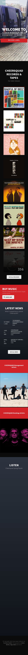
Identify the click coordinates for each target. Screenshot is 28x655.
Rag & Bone (13, 644)
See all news (14, 352)
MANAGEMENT (7, 35)
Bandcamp (9, 297)
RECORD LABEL (14, 40)
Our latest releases (14, 81)
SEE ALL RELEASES (14, 277)
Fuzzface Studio (7, 643)
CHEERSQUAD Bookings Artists (14, 413)
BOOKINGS (21, 35)
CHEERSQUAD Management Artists (14, 366)
